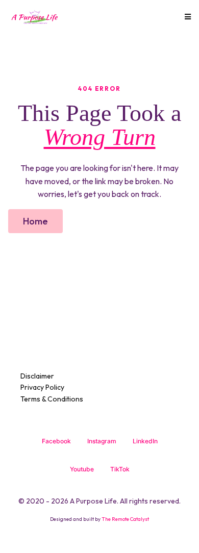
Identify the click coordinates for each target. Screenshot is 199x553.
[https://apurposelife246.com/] (34, 17)
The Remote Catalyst (125, 519)
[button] (186, 17)
